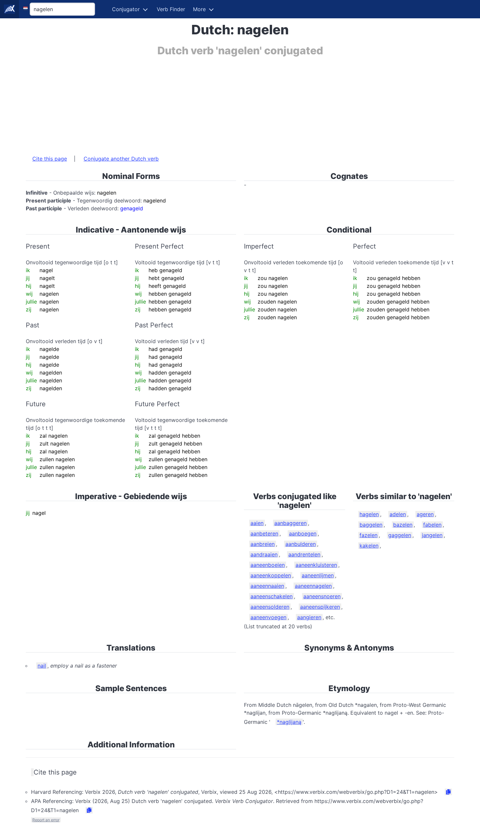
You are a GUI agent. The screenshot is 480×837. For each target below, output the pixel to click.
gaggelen (399, 535)
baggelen (371, 524)
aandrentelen (304, 554)
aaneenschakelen (271, 596)
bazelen (402, 524)
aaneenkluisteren (316, 565)
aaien (257, 523)
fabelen (432, 524)
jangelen (432, 535)
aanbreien (262, 544)
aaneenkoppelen (270, 575)
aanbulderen (300, 544)
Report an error (45, 819)
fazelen (368, 535)
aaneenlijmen (318, 575)
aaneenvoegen (268, 617)
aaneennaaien (267, 586)
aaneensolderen (269, 606)
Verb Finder (171, 9)
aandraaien (264, 554)
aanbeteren (264, 533)
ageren (425, 514)
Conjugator (126, 9)
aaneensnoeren (322, 596)
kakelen (369, 545)
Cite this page (49, 158)
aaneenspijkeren (320, 606)
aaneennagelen (313, 586)
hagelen (369, 514)
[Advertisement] (222, 102)
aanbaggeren (290, 523)
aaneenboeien (267, 565)
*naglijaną (289, 722)
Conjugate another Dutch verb (121, 158)
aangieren (309, 617)
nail (42, 665)
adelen (398, 514)
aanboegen (302, 533)
